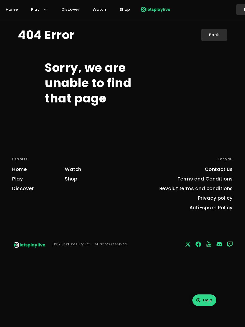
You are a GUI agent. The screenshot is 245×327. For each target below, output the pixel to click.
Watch (99, 9)
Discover (70, 9)
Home (12, 9)
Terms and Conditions (205, 178)
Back (214, 35)
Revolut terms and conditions (196, 188)
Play (17, 178)
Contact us (219, 169)
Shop (125, 9)
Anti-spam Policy (211, 207)
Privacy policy (215, 198)
